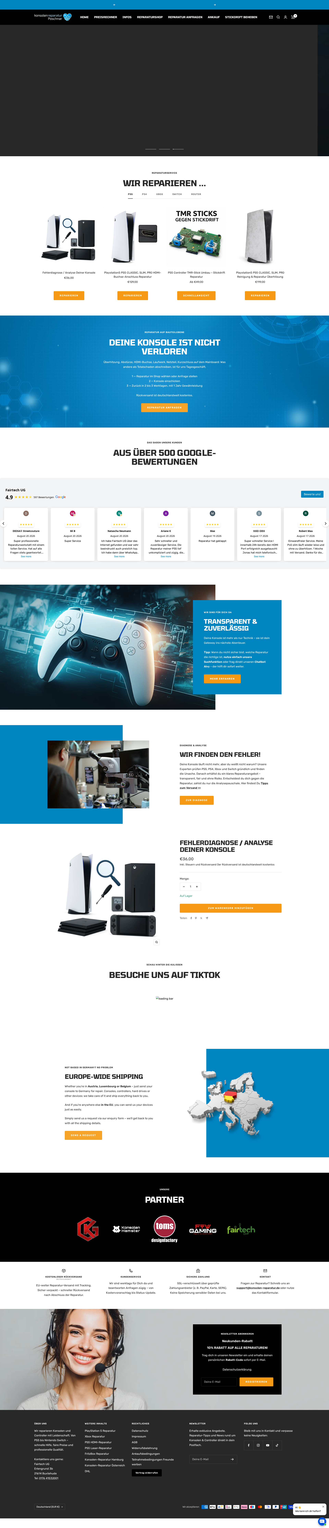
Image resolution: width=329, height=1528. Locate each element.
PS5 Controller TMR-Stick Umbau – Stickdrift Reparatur (196, 274)
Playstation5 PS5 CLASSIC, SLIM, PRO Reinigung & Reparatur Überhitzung (260, 274)
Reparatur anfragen (185, 17)
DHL (87, 1471)
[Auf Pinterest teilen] (196, 918)
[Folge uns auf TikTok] (277, 1445)
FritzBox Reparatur (97, 1453)
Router (196, 194)
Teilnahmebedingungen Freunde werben (153, 1462)
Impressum (139, 1436)
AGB (134, 1442)
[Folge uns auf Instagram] (258, 1445)
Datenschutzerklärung (237, 1369)
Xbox (159, 194)
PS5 (130, 194)
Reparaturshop (150, 17)
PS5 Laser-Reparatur (98, 1448)
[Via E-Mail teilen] (207, 918)
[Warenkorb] (293, 17)
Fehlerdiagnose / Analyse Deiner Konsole (68, 272)
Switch (177, 194)
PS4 (144, 194)
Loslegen (305, 1510)
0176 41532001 (48, 1478)
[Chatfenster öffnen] (322, 1521)
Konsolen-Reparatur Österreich (105, 1465)
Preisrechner (105, 17)
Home (84, 17)
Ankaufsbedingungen (146, 1453)
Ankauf (214, 17)
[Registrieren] (232, 1459)
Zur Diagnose (197, 800)
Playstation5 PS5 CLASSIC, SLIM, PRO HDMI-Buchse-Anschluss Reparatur (132, 274)
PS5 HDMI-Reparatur (98, 1442)
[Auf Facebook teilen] (191, 918)
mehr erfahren (190, 4)
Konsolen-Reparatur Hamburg (104, 1459)
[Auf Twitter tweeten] (201, 918)
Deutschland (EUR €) (48, 1506)
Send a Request (83, 1135)
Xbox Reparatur (95, 1436)
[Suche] (278, 17)
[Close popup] (323, 1497)
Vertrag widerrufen (147, 1472)
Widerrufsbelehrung (144, 1448)
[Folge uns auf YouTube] (267, 1445)
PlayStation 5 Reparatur (100, 1430)
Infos (127, 17)
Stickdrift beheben (241, 17)
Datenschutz (140, 1430)
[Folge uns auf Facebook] (248, 1445)
